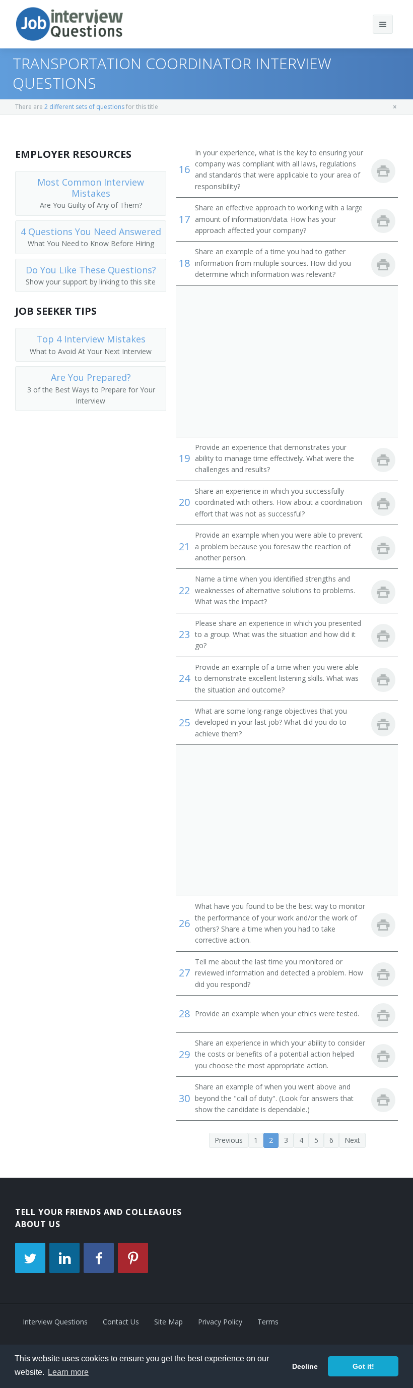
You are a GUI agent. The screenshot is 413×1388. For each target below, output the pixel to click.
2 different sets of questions (84, 106)
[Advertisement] (287, 361)
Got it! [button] (363, 1366)
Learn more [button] (68, 1372)
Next (352, 1140)
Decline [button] (305, 1366)
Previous (229, 1140)
